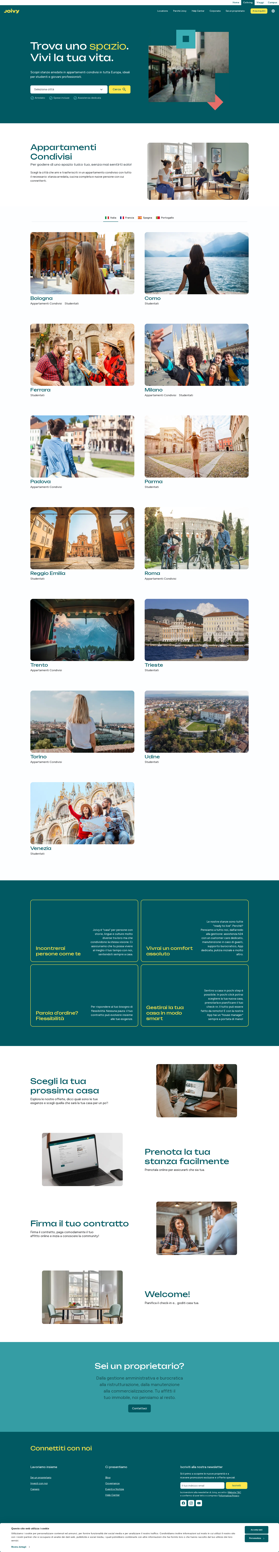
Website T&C (234, 1492)
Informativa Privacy (229, 1495)
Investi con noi (39, 1483)
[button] (84, 931)
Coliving (248, 2)
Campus (272, 2)
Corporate (215, 11)
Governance (112, 1483)
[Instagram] (191, 1503)
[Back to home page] (11, 11)
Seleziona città (44, 89)
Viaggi (260, 2)
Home (236, 2)
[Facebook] (183, 1503)
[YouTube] (199, 1503)
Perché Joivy (179, 11)
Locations (162, 11)
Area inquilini (259, 11)
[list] (139, 544)
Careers (34, 1489)
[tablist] (139, 218)
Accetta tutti (256, 1530)
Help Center (198, 11)
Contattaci (139, 1408)
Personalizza (255, 1538)
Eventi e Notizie (114, 1489)
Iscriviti (236, 1485)
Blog (107, 1477)
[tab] (110, 217)
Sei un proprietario (235, 11)
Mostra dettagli (18, 1547)
